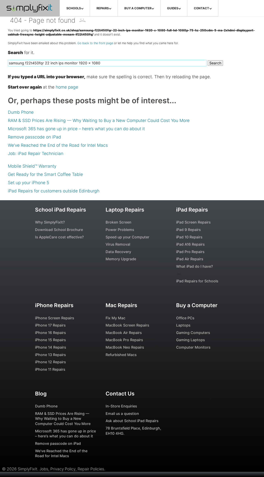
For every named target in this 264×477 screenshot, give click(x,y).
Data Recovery (118, 252)
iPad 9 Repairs (188, 229)
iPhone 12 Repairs (50, 362)
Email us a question (122, 413)
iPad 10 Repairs (189, 237)
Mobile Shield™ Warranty (32, 166)
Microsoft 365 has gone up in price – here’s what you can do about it (76, 128)
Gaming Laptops (190, 340)
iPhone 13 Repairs (50, 355)
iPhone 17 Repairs (50, 325)
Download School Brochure (59, 229)
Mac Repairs (121, 305)
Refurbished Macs (121, 355)
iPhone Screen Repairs (54, 318)
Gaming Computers (193, 332)
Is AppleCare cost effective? (59, 237)
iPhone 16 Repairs (50, 332)
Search (215, 63)
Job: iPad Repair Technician (35, 153)
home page (67, 87)
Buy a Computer (196, 305)
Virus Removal (118, 244)
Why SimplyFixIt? (50, 222)
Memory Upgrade (121, 259)
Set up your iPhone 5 (28, 182)
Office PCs (185, 318)
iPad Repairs (192, 209)
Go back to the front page (95, 43)
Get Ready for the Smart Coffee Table (45, 174)
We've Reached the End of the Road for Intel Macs (58, 145)
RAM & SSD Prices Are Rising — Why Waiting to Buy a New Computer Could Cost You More (99, 120)
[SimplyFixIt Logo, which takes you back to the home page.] (30, 8)
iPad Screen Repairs (193, 222)
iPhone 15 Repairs (50, 340)
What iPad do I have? (194, 266)
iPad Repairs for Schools (197, 281)
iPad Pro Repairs (190, 252)
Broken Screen (118, 222)
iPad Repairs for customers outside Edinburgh (53, 190)
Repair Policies (91, 468)
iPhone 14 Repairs (50, 347)
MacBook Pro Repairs (124, 340)
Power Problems (120, 229)
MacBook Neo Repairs (125, 347)
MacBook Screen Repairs (127, 325)
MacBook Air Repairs (124, 332)
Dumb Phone (21, 112)
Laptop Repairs (125, 209)
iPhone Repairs (54, 305)
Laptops (183, 325)
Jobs (43, 468)
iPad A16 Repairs (190, 244)
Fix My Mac (115, 318)
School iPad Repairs (60, 209)
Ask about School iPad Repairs (132, 421)
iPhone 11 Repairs (50, 369)
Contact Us (120, 393)
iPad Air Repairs (189, 259)
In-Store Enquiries (121, 406)
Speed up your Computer (127, 237)
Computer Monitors (193, 347)
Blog (41, 393)
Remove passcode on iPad (34, 137)
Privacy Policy (62, 468)
